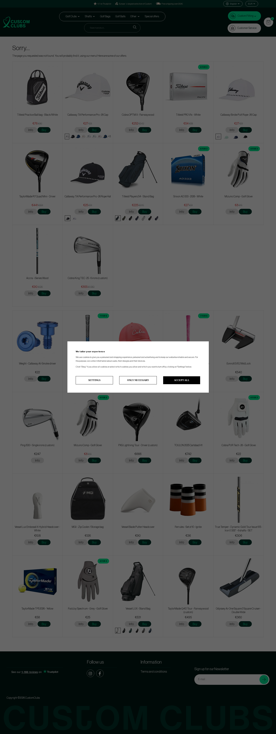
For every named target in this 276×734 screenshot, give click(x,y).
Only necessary (138, 380)
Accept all (181, 380)
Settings (94, 380)
